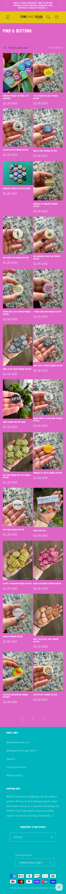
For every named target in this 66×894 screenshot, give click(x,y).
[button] (8, 17)
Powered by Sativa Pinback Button (47, 473)
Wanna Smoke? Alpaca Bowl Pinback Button (48, 419)
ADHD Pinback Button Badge (14, 422)
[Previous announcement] (6, 5)
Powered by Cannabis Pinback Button (45, 205)
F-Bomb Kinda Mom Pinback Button (47, 312)
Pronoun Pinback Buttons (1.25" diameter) (16, 97)
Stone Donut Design (27, 888)
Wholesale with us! (17, 742)
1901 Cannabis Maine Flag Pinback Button (47, 257)
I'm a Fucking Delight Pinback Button (45, 97)
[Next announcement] (59, 5)
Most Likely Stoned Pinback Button (48, 366)
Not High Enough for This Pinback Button (17, 476)
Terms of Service (16, 767)
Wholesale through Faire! (21, 750)
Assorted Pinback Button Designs (17, 189)
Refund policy (14, 775)
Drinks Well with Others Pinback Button (17, 313)
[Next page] (43, 718)
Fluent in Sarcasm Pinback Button (17, 584)
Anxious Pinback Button (13, 636)
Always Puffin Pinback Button (15, 150)
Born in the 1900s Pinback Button (17, 369)
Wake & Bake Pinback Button (45, 151)
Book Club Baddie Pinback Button (47, 584)
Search (10, 759)
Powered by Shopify (47, 888)
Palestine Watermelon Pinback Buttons (15, 696)
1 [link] (22, 718)
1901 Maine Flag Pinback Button (16, 258)
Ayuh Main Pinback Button (13, 530)
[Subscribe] (51, 837)
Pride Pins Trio (39, 531)
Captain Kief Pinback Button (45, 695)
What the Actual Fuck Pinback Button (46, 640)
